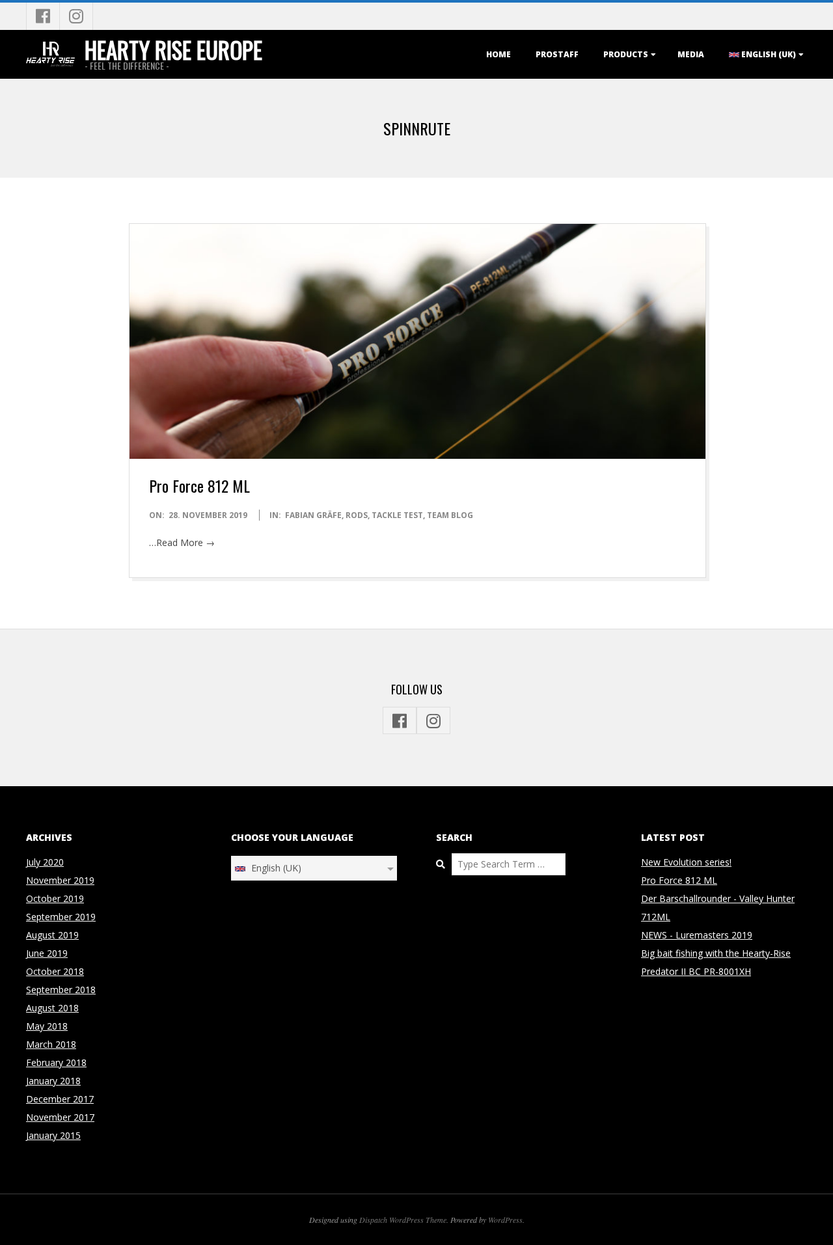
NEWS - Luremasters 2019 (696, 935)
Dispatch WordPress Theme (402, 1219)
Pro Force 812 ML (199, 485)
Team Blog (450, 515)
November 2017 (60, 1117)
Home (498, 54)
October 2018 (55, 971)
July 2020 (45, 862)
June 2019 (47, 953)
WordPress (505, 1219)
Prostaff (557, 54)
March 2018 (51, 1044)
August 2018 (52, 1008)
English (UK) (767, 54)
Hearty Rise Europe (173, 49)
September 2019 (61, 916)
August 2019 (52, 935)
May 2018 (47, 1026)
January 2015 (53, 1135)
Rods (357, 515)
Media (690, 54)
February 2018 (56, 1062)
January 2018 (53, 1080)
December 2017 (60, 1099)
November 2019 (60, 880)
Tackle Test (397, 515)
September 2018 (61, 989)
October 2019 (55, 898)
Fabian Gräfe (313, 515)
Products (625, 54)
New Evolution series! (686, 862)
